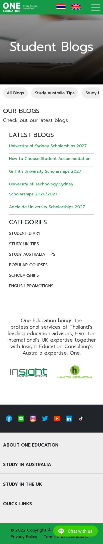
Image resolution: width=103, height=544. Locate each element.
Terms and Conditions (66, 537)
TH (61, 6)
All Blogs (15, 93)
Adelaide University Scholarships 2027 (47, 207)
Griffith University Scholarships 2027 (45, 171)
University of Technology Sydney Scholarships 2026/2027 (41, 189)
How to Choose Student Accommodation (49, 159)
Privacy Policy (23, 537)
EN (76, 6)
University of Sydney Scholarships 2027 (48, 146)
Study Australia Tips (54, 93)
